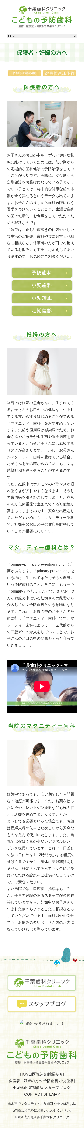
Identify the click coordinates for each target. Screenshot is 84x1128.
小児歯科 (42, 285)
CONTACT (33, 1094)
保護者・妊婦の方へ (25, 1081)
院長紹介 (55, 1074)
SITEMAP (51, 1094)
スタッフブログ (57, 1088)
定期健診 (42, 310)
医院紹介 (39, 1074)
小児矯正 (42, 297)
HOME (25, 1074)
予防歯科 (42, 272)
